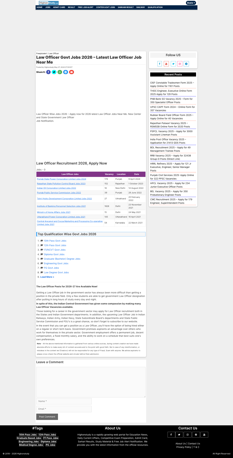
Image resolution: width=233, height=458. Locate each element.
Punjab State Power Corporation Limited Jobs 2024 (61, 179)
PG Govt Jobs (51, 268)
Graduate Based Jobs (29, 438)
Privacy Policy (183, 447)
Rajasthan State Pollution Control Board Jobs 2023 (61, 183)
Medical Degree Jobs (31, 445)
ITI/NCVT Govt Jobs (55, 249)
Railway (140, 7)
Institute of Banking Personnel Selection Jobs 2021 (61, 206)
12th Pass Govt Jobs (55, 245)
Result (71, 7)
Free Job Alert (85, 7)
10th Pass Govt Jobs (55, 240)
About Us (181, 443)
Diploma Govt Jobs (54, 254)
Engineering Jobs (29, 441)
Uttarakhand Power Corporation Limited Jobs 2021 (61, 217)
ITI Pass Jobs (50, 438)
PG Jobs (50, 445)
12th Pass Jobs (47, 434)
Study (49, 2)
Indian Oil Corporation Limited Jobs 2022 (56, 188)
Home (39, 7)
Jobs (47, 7)
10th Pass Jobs (28, 434)
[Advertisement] (116, 29)
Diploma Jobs (48, 441)
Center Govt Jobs (105, 7)
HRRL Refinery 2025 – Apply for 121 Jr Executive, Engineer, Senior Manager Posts (170, 167)
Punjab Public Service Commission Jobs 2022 (59, 192)
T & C (196, 447)
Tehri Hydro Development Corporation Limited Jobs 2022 (64, 198)
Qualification (155, 7)
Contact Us (194, 443)
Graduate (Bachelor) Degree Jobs (62, 258)
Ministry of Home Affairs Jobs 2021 (53, 212)
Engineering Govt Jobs (56, 263)
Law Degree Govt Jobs (56, 272)
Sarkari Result (126, 7)
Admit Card (59, 7)
